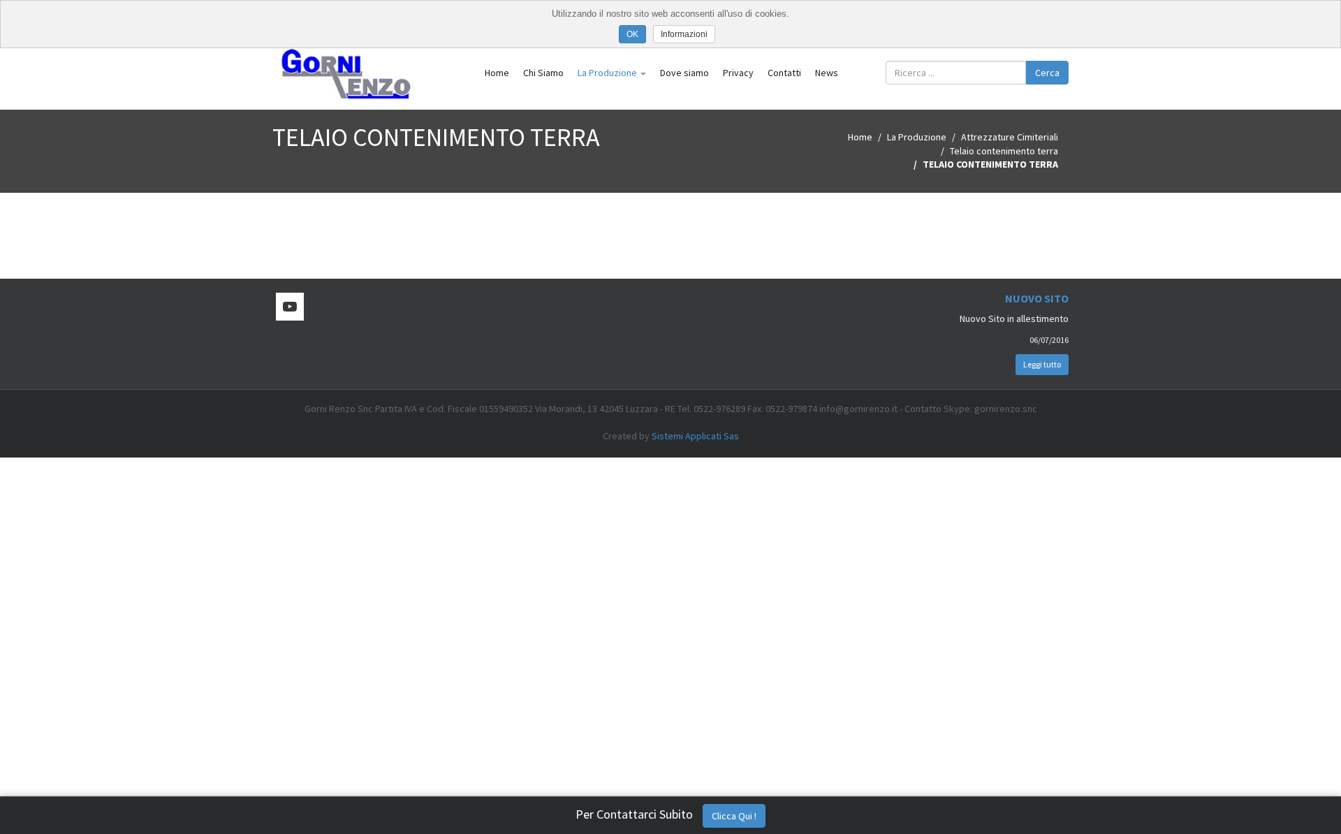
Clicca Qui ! (734, 816)
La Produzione (608, 72)
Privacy (738, 72)
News (826, 72)
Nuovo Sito (1037, 298)
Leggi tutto (1042, 364)
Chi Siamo (543, 72)
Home (497, 72)
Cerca (1047, 72)
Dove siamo (684, 72)
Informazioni (684, 34)
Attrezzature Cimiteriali (1009, 137)
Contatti (784, 72)
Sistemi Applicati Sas (695, 436)
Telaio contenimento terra (1004, 151)
